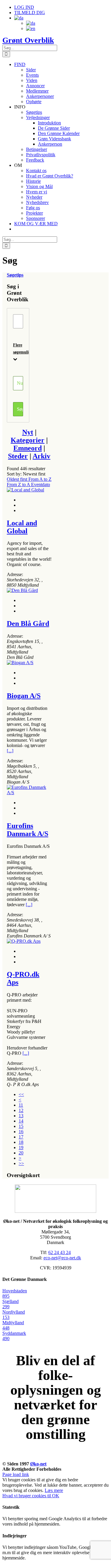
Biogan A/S (24, 696)
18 (21, 1142)
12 (21, 1110)
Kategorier (27, 440)
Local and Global (22, 527)
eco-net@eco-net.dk (62, 1257)
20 (21, 1152)
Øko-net (38, 1463)
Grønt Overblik (28, 40)
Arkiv (41, 456)
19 (21, 1147)
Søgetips (15, 274)
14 (21, 1120)
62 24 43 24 (59, 1252)
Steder (18, 456)
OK (55, 1495)
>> (21, 1163)
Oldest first (17, 479)
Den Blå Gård (28, 623)
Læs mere (54, 1490)
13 (21, 1115)
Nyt (27, 432)
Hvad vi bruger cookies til (27, 1495)
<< (21, 1094)
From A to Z (40, 479)
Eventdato (40, 484)
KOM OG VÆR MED (55, 1457)
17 (21, 1136)
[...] (10, 750)
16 (21, 1131)
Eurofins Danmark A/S (27, 830)
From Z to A (19, 484)
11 (21, 1105)
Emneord (27, 448)
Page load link (15, 1474)
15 (21, 1126)
